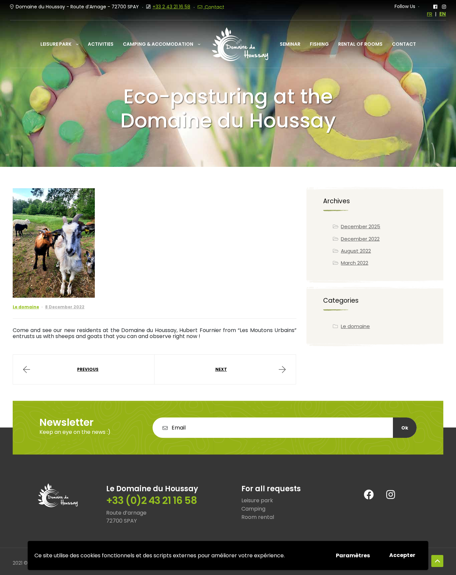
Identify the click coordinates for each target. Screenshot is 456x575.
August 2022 (356, 250)
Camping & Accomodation (158, 44)
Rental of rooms (360, 44)
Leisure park (55, 44)
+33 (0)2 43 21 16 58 (151, 500)
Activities (100, 44)
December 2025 (360, 226)
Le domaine (26, 307)
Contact (404, 44)
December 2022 (360, 238)
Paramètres (353, 555)
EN (442, 14)
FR (429, 14)
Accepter (402, 555)
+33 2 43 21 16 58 (171, 6)
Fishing (319, 44)
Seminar (290, 44)
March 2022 (354, 262)
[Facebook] (369, 495)
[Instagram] (391, 495)
